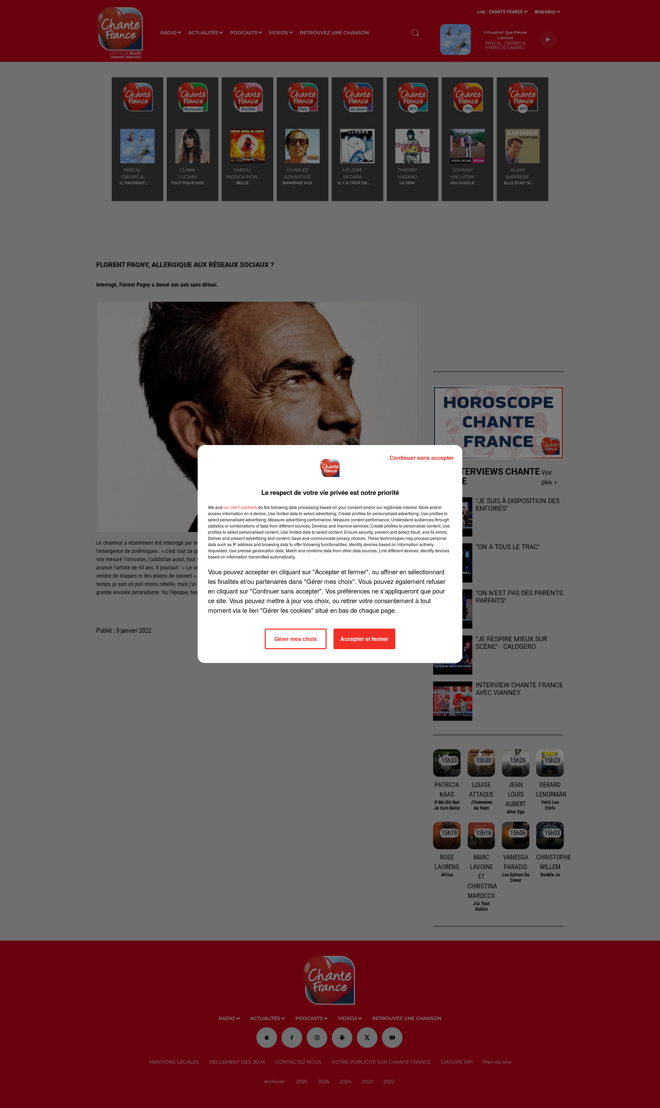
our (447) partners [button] (240, 507)
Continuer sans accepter (421, 458)
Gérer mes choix (295, 639)
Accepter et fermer (364, 639)
